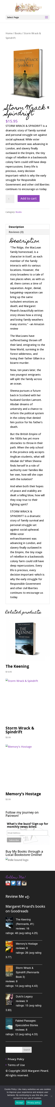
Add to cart (29, 198)
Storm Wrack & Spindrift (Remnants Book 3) (27, 972)
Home (9, 33)
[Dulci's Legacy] (11, 1000)
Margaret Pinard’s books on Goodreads (25, 909)
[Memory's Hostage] (11, 947)
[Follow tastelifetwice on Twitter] (13, 884)
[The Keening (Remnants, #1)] (11, 923)
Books (18, 33)
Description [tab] (16, 227)
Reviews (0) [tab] (16, 232)
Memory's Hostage (27, 943)
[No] (51, 1096)
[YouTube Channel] (8, 884)
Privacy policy (33, 1102)
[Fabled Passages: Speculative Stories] (10, 1024)
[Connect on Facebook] (18, 884)
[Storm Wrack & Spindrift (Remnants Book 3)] (11, 971)
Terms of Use (16, 1065)
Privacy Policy (16, 1059)
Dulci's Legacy (24, 996)
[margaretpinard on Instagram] (24, 884)
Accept (19, 1102)
